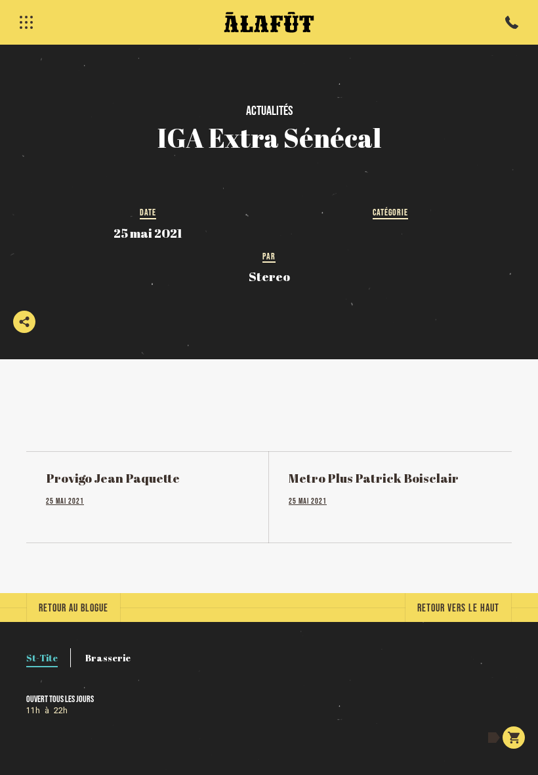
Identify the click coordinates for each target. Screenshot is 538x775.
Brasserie (108, 658)
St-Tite (42, 658)
